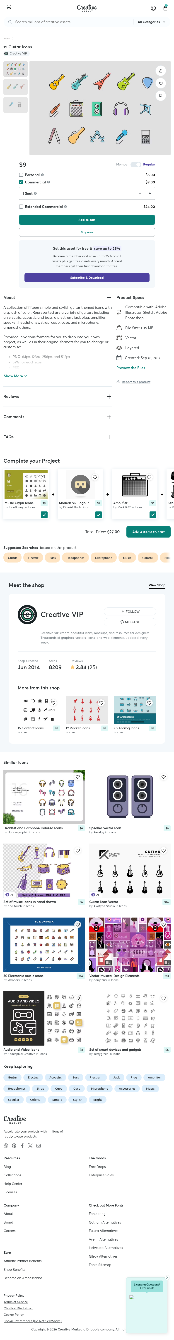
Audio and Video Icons (21, 1050)
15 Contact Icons (31, 728)
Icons (6, 38)
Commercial (35, 182)
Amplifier (120, 503)
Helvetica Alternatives (106, 1248)
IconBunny (16, 507)
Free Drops (97, 1167)
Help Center (13, 1184)
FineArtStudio (72, 507)
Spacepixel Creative (21, 1054)
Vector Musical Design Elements (114, 976)
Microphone (99, 1089)
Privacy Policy (14, 1295)
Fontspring (97, 1214)
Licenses (10, 1192)
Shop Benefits (14, 1269)
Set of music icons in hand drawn (29, 902)
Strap (40, 1089)
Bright (97, 1100)
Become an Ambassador (23, 1278)
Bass (75, 1077)
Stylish (77, 1100)
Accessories (127, 1089)
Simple (57, 1100)
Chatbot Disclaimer (18, 1308)
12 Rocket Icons (78, 728)
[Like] (160, 83)
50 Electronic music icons (23, 976)
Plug (134, 1077)
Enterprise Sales (101, 1175)
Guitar (12, 1077)
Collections (12, 1175)
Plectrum (96, 1077)
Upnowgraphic (18, 832)
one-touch (15, 906)
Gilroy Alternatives (103, 1256)
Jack (116, 1077)
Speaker (13, 1100)
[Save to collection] (160, 95)
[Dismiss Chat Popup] (167, 1277)
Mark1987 (124, 507)
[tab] (15, 69)
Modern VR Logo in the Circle (82, 503)
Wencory (14, 980)
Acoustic (55, 1077)
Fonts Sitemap (100, 1265)
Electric (33, 1077)
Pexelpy (99, 832)
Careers (10, 1231)
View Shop (157, 585)
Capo (59, 1089)
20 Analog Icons (126, 728)
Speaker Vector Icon (105, 828)
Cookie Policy (14, 1315)
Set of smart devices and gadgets (115, 1050)
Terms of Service (16, 1302)
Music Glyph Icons (19, 503)
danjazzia (100, 980)
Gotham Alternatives (105, 1222)
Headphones (17, 1089)
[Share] (160, 70)
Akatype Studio (104, 906)
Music (150, 1089)
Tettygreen (101, 1054)
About (8, 1214)
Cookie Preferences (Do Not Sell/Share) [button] (33, 1321)
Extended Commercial (44, 206)
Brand (8, 1222)
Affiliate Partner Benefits (23, 1261)
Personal (32, 175)
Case (76, 1089)
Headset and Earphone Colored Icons (33, 828)
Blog (7, 1167)
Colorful (35, 1100)
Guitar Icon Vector (103, 902)
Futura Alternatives (103, 1231)
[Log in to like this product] (40, 477)
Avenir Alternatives (103, 1239)
